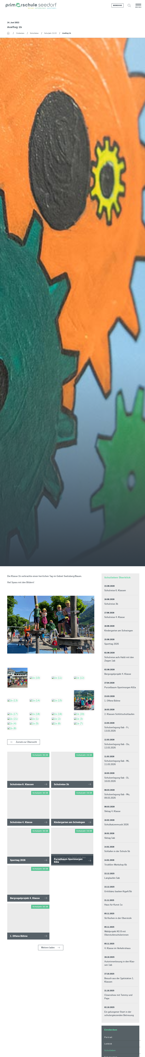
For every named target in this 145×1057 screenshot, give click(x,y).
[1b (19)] (62, 714)
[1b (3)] (84, 719)
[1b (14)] (40, 700)
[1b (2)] (62, 719)
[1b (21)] (17, 719)
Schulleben (110, 1050)
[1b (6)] (62, 723)
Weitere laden (48, 947)
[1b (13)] (17, 700)
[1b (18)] (40, 714)
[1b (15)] (62, 700)
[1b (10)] (40, 678)
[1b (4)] (17, 723)
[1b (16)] (84, 700)
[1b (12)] (84, 678)
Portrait (108, 1037)
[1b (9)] (17, 678)
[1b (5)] (40, 723)
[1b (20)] (84, 714)
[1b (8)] (17, 728)
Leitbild (108, 1043)
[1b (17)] (17, 714)
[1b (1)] (40, 719)
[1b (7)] (84, 723)
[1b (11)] (62, 678)
